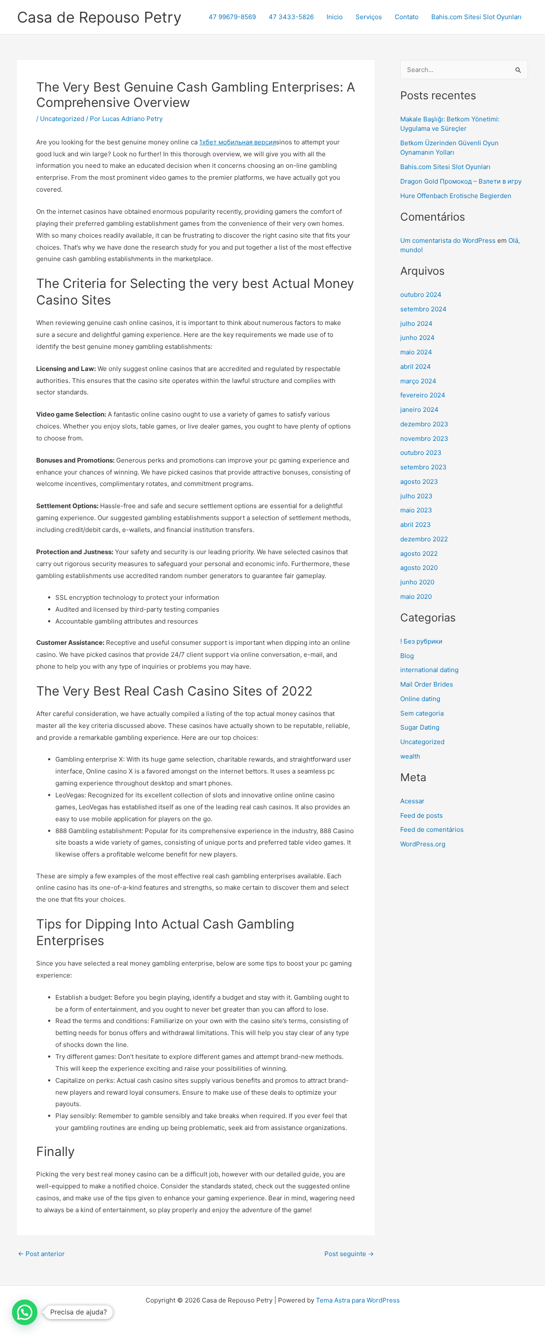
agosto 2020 (419, 568)
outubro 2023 (421, 453)
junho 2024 (417, 338)
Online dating (420, 699)
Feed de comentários (432, 829)
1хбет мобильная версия (237, 142)
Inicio (335, 17)
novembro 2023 (424, 438)
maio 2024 (416, 352)
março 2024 (418, 381)
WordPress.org (422, 844)
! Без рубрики (421, 641)
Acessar (412, 801)
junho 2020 (417, 582)
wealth (410, 756)
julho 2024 (416, 323)
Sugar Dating (419, 727)
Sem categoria (422, 713)
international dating (429, 670)
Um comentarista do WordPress (448, 240)
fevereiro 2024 (422, 395)
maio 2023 (416, 510)
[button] (24, 1312)
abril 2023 (415, 524)
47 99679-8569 (232, 17)
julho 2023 (416, 496)
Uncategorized (62, 119)
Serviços (369, 17)
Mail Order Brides (426, 684)
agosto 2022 (419, 553)
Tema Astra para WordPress (358, 1300)
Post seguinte (349, 1254)
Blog (407, 656)
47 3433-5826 (291, 17)
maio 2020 (416, 596)
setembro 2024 (423, 309)
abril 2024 (415, 366)
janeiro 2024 (419, 409)
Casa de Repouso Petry (99, 17)
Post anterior (41, 1254)
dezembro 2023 (424, 424)
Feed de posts (421, 815)
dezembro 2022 (424, 539)
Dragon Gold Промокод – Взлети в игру (461, 181)
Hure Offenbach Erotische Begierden (455, 196)
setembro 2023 (423, 467)
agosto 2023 (419, 481)
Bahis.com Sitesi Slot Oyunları (476, 17)
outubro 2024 (421, 294)
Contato (407, 17)
